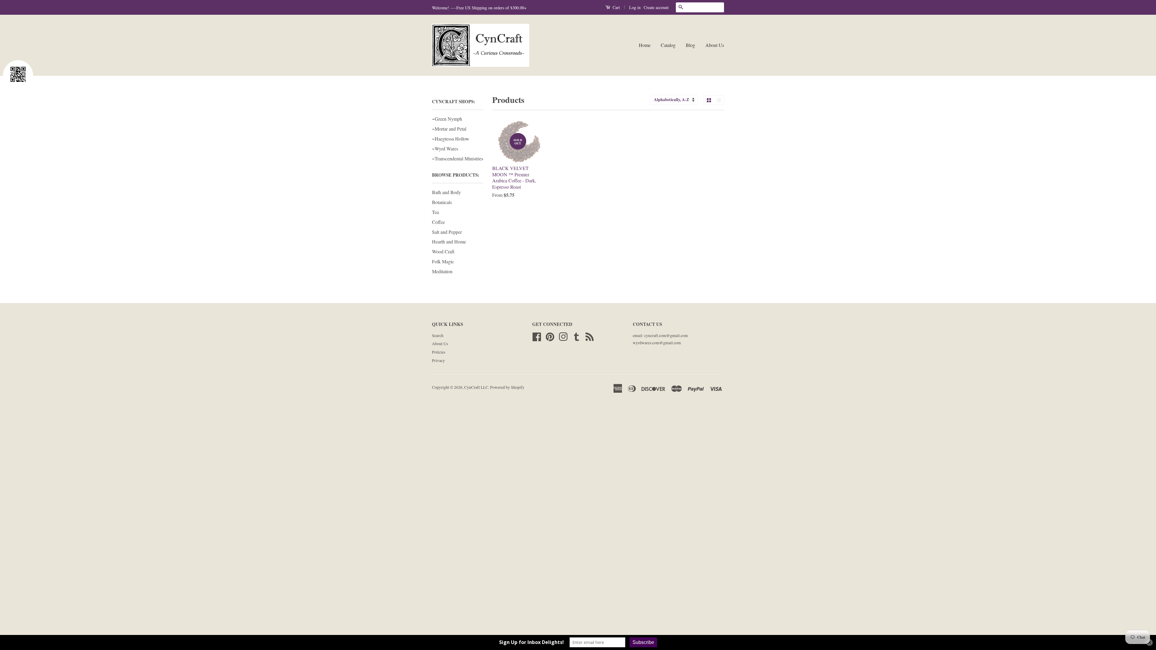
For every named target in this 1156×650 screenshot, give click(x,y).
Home (645, 45)
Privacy (438, 360)
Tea (435, 212)
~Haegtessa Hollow (450, 138)
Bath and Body (446, 192)
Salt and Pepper (447, 232)
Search (437, 335)
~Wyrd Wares (445, 148)
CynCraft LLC (476, 387)
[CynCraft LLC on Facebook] (536, 336)
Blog (690, 45)
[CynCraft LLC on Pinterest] (550, 336)
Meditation (442, 271)
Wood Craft (443, 251)
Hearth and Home (449, 241)
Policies (438, 352)
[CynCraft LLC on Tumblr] (576, 336)
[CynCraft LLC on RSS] (589, 336)
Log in (635, 7)
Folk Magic (443, 261)
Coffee (438, 222)
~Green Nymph (447, 119)
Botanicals (442, 202)
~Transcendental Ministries (457, 158)
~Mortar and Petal (449, 128)
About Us (714, 45)
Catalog (668, 45)
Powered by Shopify (507, 387)
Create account (656, 7)
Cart (615, 7)
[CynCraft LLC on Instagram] (563, 336)
